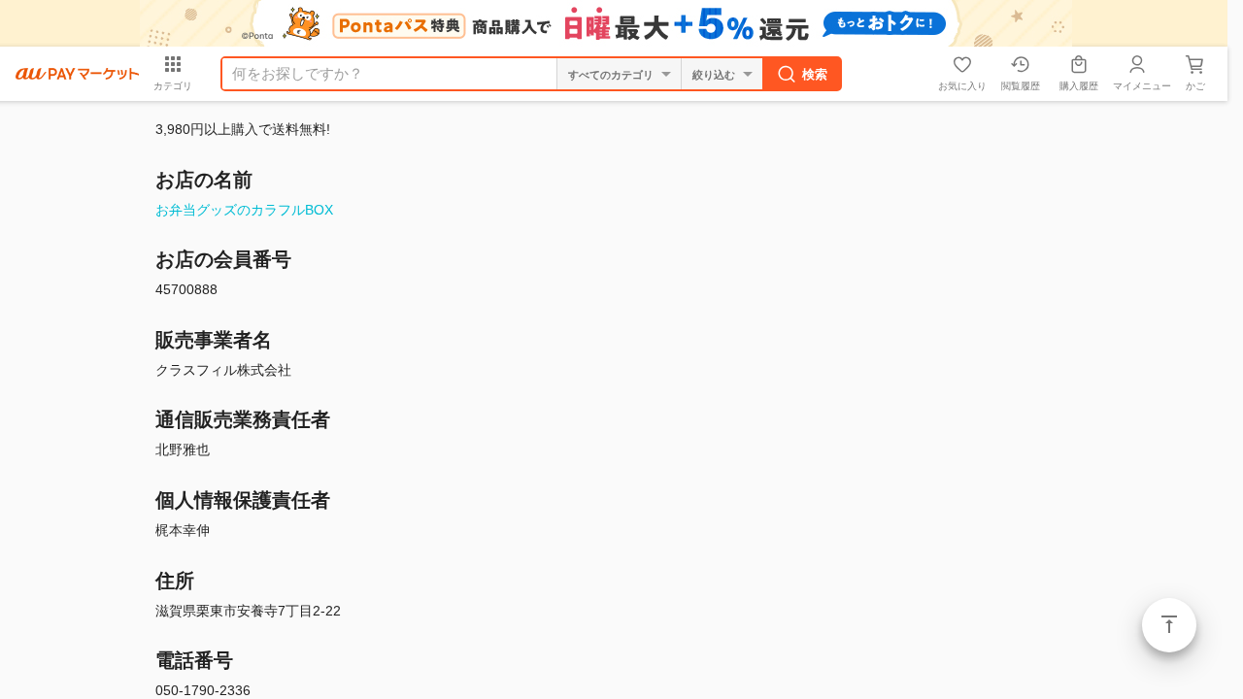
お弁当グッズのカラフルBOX (244, 209)
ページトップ (1169, 625)
